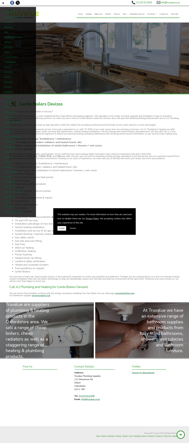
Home (80, 14)
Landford (8, 131)
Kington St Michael (13, 122)
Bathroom (98, 14)
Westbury (9, 206)
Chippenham (10, 62)
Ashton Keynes (11, 17)
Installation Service (137, 14)
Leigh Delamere (12, 136)
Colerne (7, 67)
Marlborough (10, 146)
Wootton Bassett (12, 211)
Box (6, 32)
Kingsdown (9, 117)
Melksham (9, 151)
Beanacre (8, 27)
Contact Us (164, 14)
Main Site (174, 14)
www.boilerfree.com (124, 293)
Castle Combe (11, 57)
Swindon (8, 176)
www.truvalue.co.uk (41, 295)
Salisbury (8, 166)
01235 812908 (144, 2)
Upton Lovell (10, 186)
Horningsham (10, 112)
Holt (6, 107)
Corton (7, 77)
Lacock (7, 126)
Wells (7, 201)
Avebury (8, 22)
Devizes (8, 87)
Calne (7, 52)
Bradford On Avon (13, 37)
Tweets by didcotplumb (143, 372)
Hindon (7, 102)
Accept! (62, 228)
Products (151, 14)
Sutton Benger (11, 171)
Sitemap (175, 436)
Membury (8, 156)
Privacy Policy (92, 218)
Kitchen (108, 14)
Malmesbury (10, 141)
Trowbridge (9, 181)
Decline (73, 228)
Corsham (8, 72)
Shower (117, 14)
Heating (89, 14)
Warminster (9, 196)
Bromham (8, 47)
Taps (125, 14)
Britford (7, 42)
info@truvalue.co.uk (170, 2)
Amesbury (9, 12)
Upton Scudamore (13, 191)
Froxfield (8, 92)
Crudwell (8, 82)
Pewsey (8, 161)
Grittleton (8, 97)
